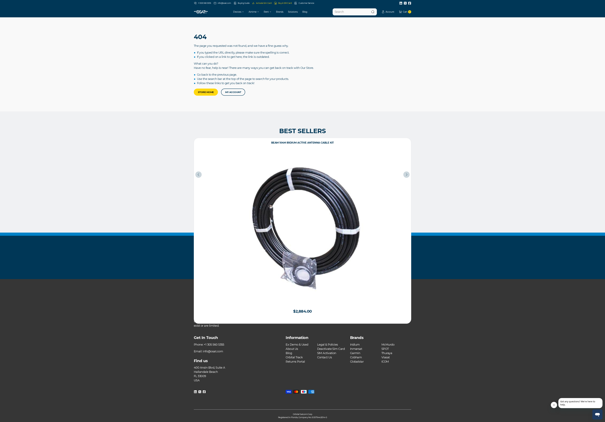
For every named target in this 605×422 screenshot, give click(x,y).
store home (206, 92)
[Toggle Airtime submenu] (259, 11)
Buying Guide (243, 3)
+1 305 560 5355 (204, 3)
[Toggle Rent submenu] (271, 11)
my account (233, 92)
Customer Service (306, 3)
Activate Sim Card (264, 3)
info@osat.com (224, 3)
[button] (388, 12)
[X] (405, 3)
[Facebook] (409, 3)
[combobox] (355, 11)
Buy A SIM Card (285, 3)
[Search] (373, 11)
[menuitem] (236, 11)
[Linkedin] (400, 3)
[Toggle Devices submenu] (244, 11)
